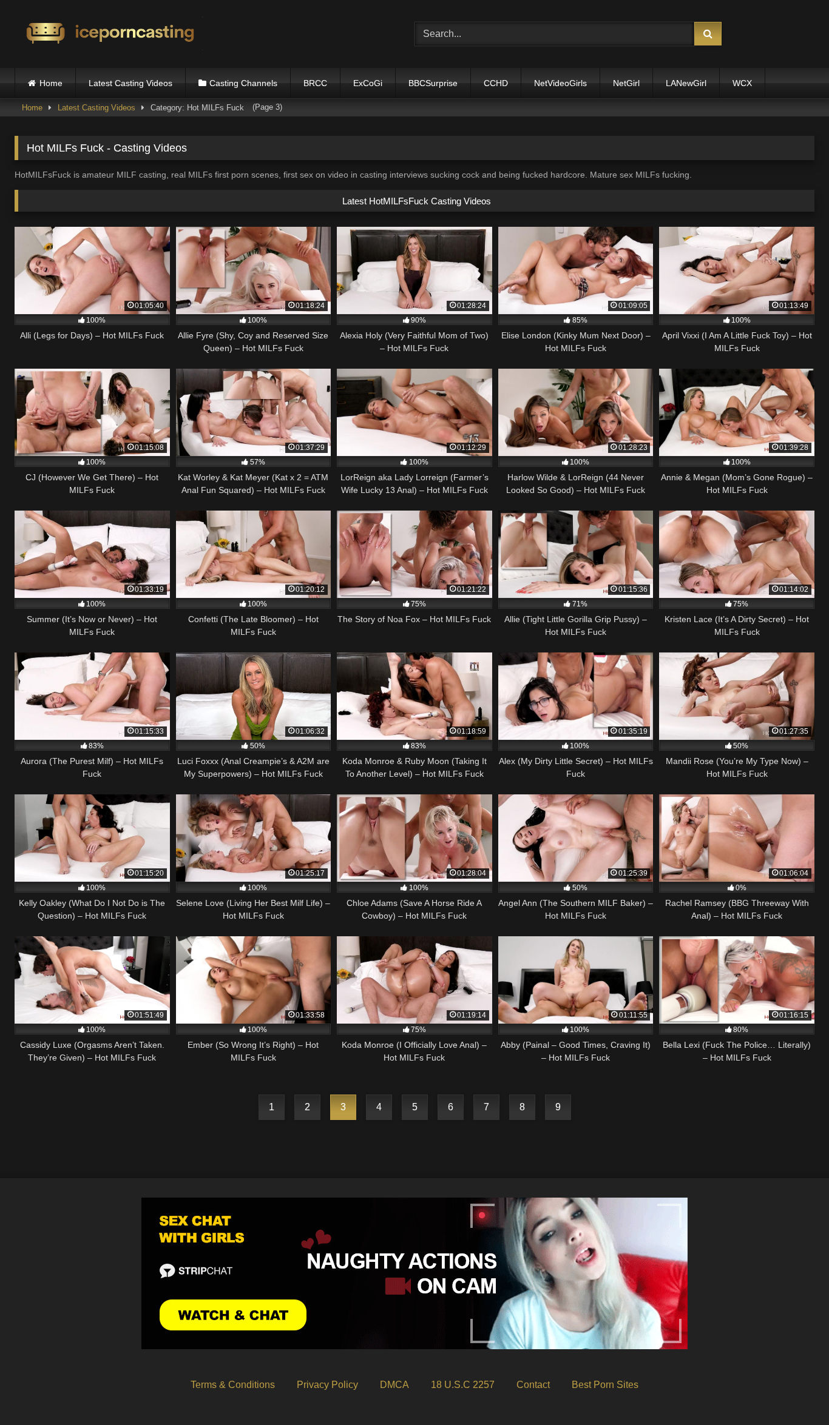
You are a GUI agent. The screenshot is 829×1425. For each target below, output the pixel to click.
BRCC (315, 83)
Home (51, 83)
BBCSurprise (433, 83)
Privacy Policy (327, 1385)
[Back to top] (791, 1389)
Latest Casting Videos (130, 83)
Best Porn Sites (605, 1385)
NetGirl (626, 83)
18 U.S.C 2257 (463, 1385)
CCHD (496, 83)
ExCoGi (367, 83)
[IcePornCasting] (109, 34)
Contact (533, 1385)
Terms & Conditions (233, 1385)
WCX (742, 83)
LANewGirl (686, 83)
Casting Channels (243, 83)
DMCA (394, 1385)
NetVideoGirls (560, 83)
